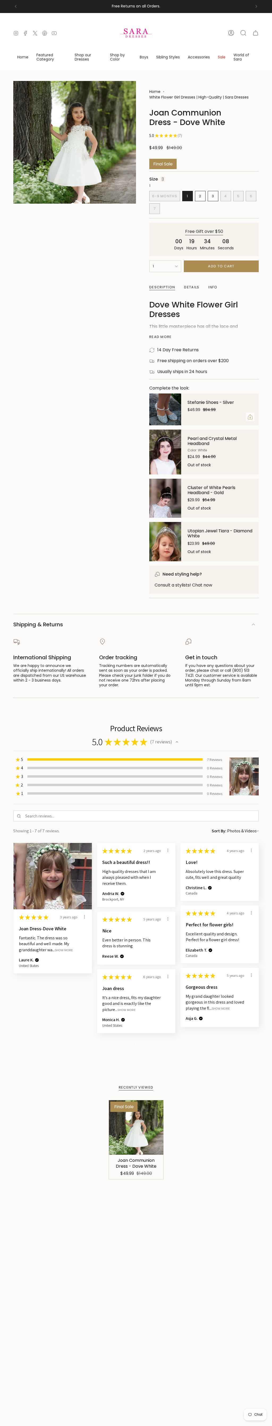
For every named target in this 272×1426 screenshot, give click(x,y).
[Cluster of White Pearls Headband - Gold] (165, 498)
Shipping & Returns (38, 624)
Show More (64, 950)
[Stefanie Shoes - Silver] (165, 409)
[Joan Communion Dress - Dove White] (136, 1127)
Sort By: (219, 831)
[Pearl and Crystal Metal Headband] (165, 452)
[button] (51, 57)
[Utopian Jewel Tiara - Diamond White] (165, 541)
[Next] (256, 6)
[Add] (250, 417)
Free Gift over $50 (204, 231)
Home (154, 91)
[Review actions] (84, 916)
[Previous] (15, 6)
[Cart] (255, 32)
